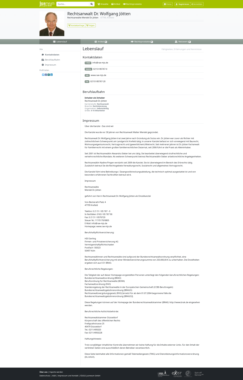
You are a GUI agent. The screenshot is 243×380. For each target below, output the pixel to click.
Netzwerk (184, 41)
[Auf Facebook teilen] (46, 74)
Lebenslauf (61, 41)
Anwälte (104, 4)
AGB (54, 375)
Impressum (50, 64)
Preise (168, 4)
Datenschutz (44, 375)
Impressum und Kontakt (68, 375)
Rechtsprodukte (134, 4)
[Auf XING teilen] (49, 74)
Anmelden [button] (197, 4)
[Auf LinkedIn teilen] (51, 74)
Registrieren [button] (184, 4)
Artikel (117, 4)
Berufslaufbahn (52, 59)
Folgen (91, 25)
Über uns (43, 372)
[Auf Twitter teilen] (43, 74)
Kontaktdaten (52, 54)
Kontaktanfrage (77, 25)
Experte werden (56, 372)
